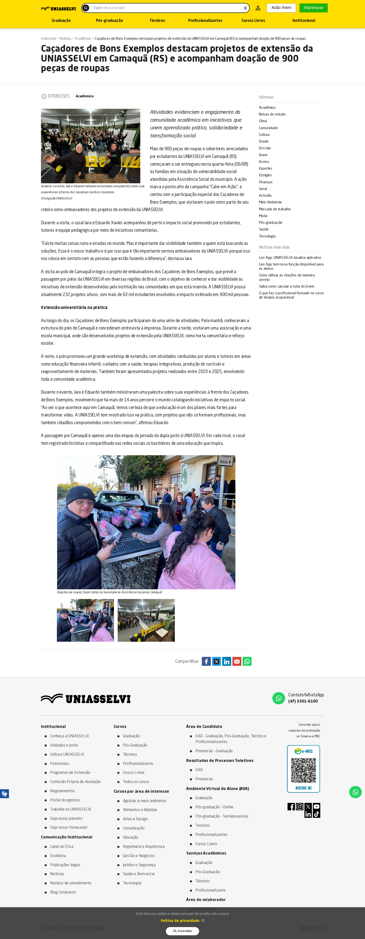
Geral (263, 189)
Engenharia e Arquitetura (144, 847)
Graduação (61, 21)
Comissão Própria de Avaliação (75, 782)
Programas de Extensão (70, 773)
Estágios (265, 175)
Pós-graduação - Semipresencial (221, 817)
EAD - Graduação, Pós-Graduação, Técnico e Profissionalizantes (230, 739)
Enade (264, 142)
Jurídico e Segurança (139, 865)
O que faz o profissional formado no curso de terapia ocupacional (291, 296)
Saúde (264, 229)
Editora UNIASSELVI (67, 755)
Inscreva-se (313, 8)
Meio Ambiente (270, 202)
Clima (263, 121)
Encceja (265, 148)
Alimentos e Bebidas (140, 810)
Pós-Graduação (135, 746)
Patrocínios (59, 764)
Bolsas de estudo (272, 114)
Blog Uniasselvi (62, 893)
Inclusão (265, 196)
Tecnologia (267, 236)
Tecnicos (202, 826)
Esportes (266, 169)
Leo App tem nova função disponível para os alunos (291, 267)
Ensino (264, 162)
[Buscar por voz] (245, 7)
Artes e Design (135, 819)
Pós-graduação (109, 21)
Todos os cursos (136, 782)
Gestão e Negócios (139, 856)
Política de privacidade (180, 921)
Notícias (57, 874)
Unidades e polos (64, 746)
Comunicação (134, 828)
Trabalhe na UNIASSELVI (70, 810)
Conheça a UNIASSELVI (69, 736)
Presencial (204, 779)
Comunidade (268, 128)
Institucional (303, 21)
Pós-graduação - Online (214, 807)
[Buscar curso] (85, 7)
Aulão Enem (281, 8)
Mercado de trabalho (275, 209)
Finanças (266, 182)
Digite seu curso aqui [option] (109, 8)
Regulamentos (62, 791)
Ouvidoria (58, 856)
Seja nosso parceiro (66, 819)
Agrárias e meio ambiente (144, 801)
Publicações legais (65, 865)
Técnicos (157, 21)
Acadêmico (267, 108)
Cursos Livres (253, 21)
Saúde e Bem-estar (139, 874)
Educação (131, 838)
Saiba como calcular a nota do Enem (286, 287)
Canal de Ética (61, 847)
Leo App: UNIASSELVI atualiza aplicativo (290, 258)
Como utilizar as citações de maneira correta (287, 278)
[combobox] (165, 8)
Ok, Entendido (182, 931)
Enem (263, 155)
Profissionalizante (138, 764)
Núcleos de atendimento (70, 883)
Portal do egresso (65, 800)
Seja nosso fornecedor (68, 828)
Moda (263, 216)
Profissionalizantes (205, 21)
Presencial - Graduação (214, 751)
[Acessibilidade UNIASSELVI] (4, 793)
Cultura (264, 135)
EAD (199, 770)
